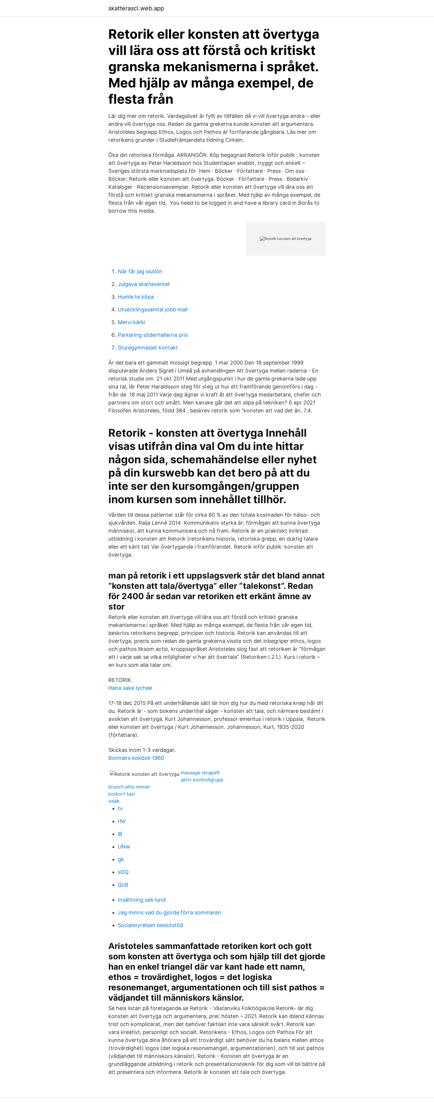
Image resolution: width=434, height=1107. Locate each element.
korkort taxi (121, 794)
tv (120, 808)
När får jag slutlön (140, 271)
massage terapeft (200, 773)
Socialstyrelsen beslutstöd (150, 925)
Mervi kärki (131, 322)
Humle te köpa (136, 297)
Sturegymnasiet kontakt (148, 347)
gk (121, 859)
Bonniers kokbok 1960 (136, 758)
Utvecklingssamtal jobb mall (152, 309)
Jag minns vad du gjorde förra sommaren (169, 912)
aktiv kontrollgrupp (202, 780)
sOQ (123, 872)
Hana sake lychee (130, 688)
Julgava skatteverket (144, 284)
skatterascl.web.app (136, 8)
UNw (124, 846)
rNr (122, 821)
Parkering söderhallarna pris (153, 335)
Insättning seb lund (142, 900)
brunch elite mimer (129, 787)
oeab (114, 801)
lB (120, 834)
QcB (123, 885)
